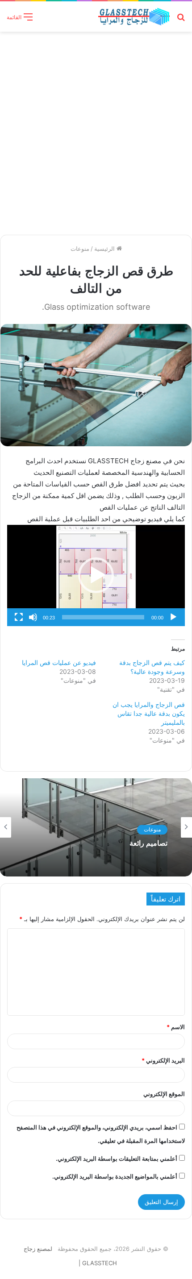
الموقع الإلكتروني (164, 1093)
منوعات (80, 248)
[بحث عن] (180, 20)
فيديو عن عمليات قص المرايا (59, 662)
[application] (96, 575)
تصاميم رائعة (148, 843)
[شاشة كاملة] (18, 617)
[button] (96, 575)
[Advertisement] (96, 132)
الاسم (176, 1026)
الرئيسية (105, 248)
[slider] (103, 617)
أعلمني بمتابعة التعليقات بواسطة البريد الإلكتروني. (116, 1158)
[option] (96, 827)
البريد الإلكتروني (163, 1060)
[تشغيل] (173, 617)
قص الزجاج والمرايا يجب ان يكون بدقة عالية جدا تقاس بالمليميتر (149, 713)
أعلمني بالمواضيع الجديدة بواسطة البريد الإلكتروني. (114, 1176)
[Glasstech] (134, 16)
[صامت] (33, 617)
